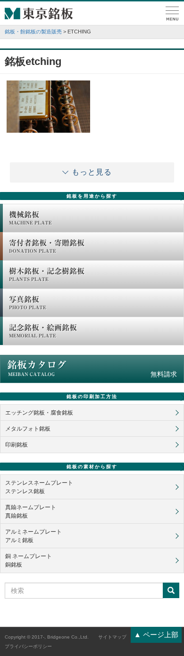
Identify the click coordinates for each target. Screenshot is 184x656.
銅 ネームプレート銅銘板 (28, 560)
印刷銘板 (16, 444)
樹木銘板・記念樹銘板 (46, 274)
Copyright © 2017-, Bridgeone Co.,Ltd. (47, 637)
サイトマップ (112, 637)
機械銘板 (30, 218)
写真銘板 (27, 303)
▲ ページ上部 (156, 635)
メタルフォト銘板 (27, 428)
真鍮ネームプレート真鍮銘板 (30, 511)
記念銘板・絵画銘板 (43, 331)
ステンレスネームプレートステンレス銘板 (39, 487)
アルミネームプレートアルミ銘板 (33, 536)
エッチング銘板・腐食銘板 (39, 412)
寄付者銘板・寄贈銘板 (46, 246)
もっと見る (92, 172)
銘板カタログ (92, 369)
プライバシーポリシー (28, 646)
